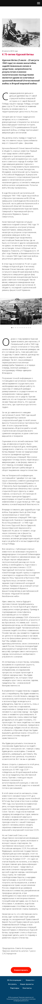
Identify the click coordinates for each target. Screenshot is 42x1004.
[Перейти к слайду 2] (13, 327)
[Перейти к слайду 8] (24, 327)
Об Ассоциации (14, 980)
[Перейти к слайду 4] (17, 327)
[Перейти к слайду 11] (30, 327)
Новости (30, 980)
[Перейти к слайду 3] (15, 327)
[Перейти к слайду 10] (28, 327)
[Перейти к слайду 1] (11, 327)
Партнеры (14, 988)
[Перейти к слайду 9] (26, 327)
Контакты (27, 988)
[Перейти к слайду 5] (19, 327)
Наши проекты (27, 984)
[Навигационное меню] (38, 3)
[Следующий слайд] (40, 311)
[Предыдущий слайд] (2, 311)
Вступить (12, 984)
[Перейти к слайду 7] (22, 327)
